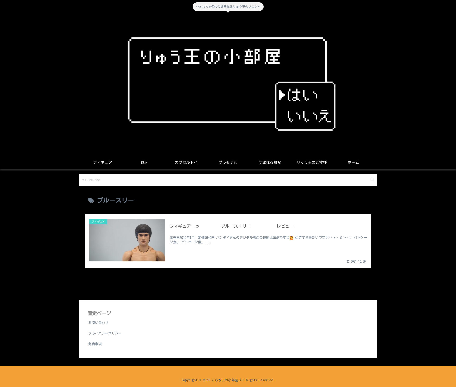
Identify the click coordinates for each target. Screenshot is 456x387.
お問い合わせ (98, 322)
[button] (372, 179)
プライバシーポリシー (105, 333)
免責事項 (95, 344)
